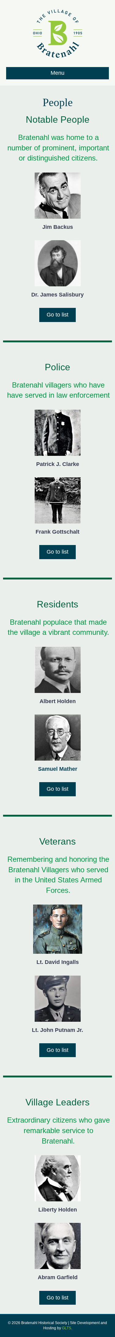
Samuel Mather (57, 769)
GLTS (66, 1328)
